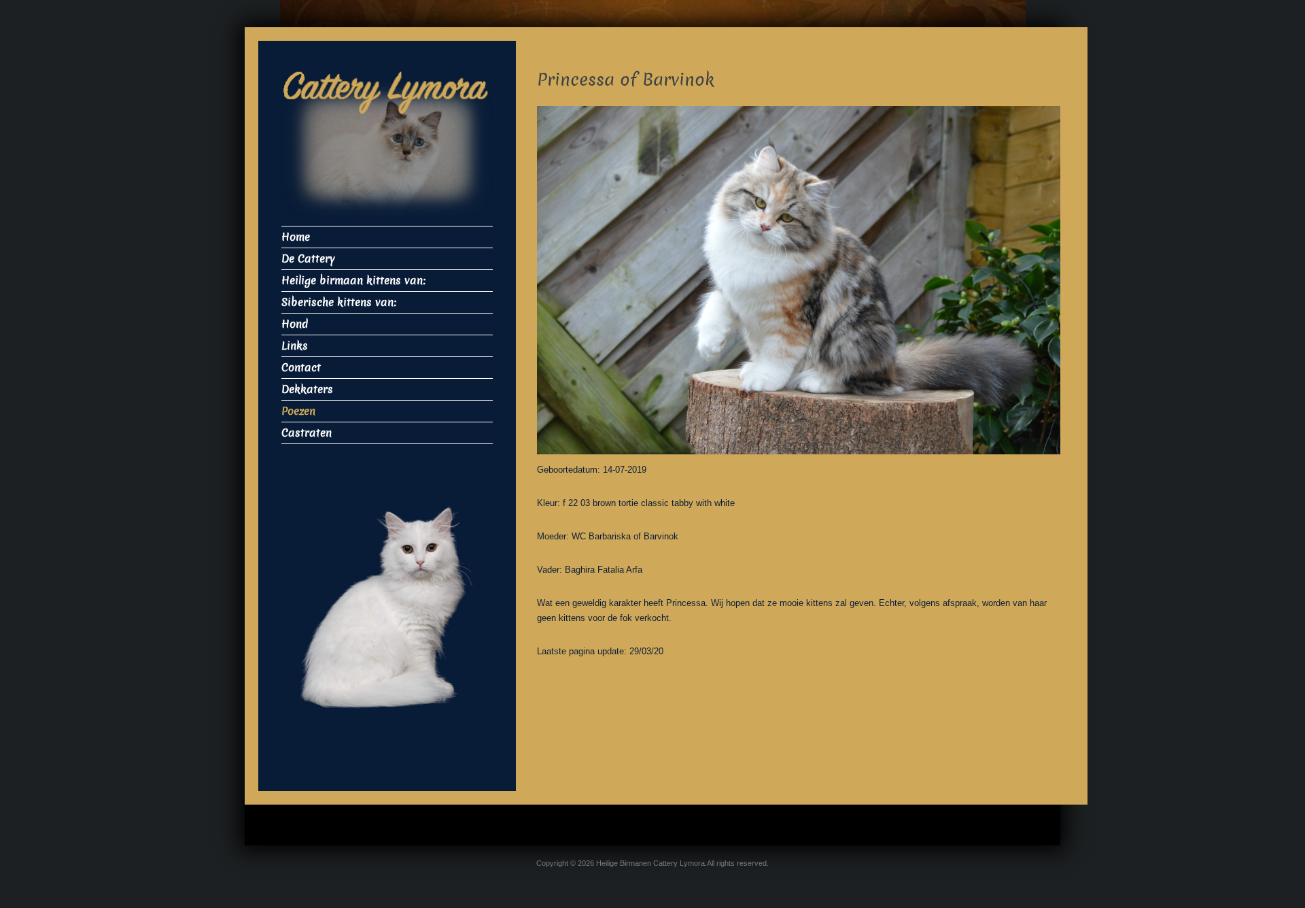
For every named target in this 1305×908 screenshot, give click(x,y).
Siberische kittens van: (338, 302)
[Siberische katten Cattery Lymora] (387, 147)
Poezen (298, 411)
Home (295, 237)
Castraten (306, 433)
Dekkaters (307, 389)
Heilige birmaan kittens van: (353, 280)
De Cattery (308, 259)
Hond (294, 324)
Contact (301, 367)
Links (294, 346)
